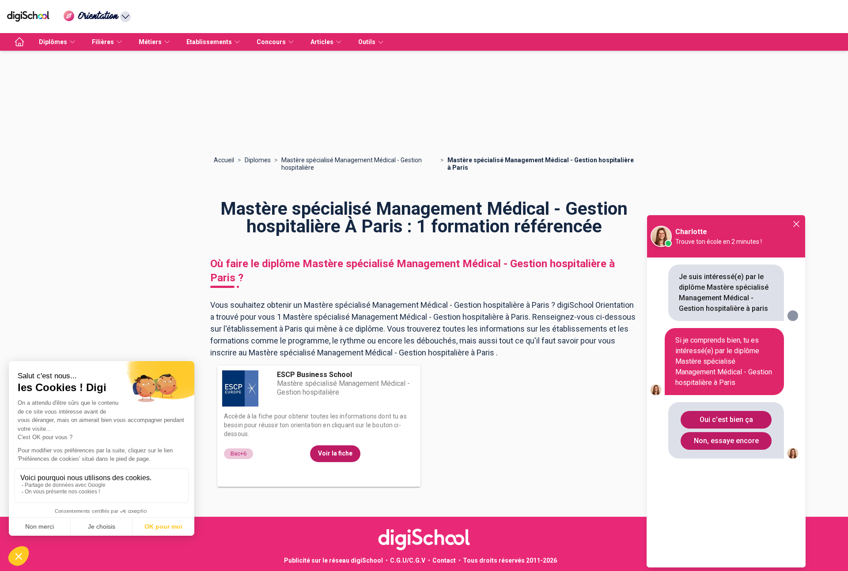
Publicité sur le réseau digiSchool (333, 560)
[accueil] (19, 42)
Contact (444, 560)
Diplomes (258, 160)
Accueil (224, 160)
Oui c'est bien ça (726, 419)
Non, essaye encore (726, 441)
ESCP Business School (314, 374)
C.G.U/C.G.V (407, 560)
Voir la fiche (335, 453)
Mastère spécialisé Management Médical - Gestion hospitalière (351, 164)
